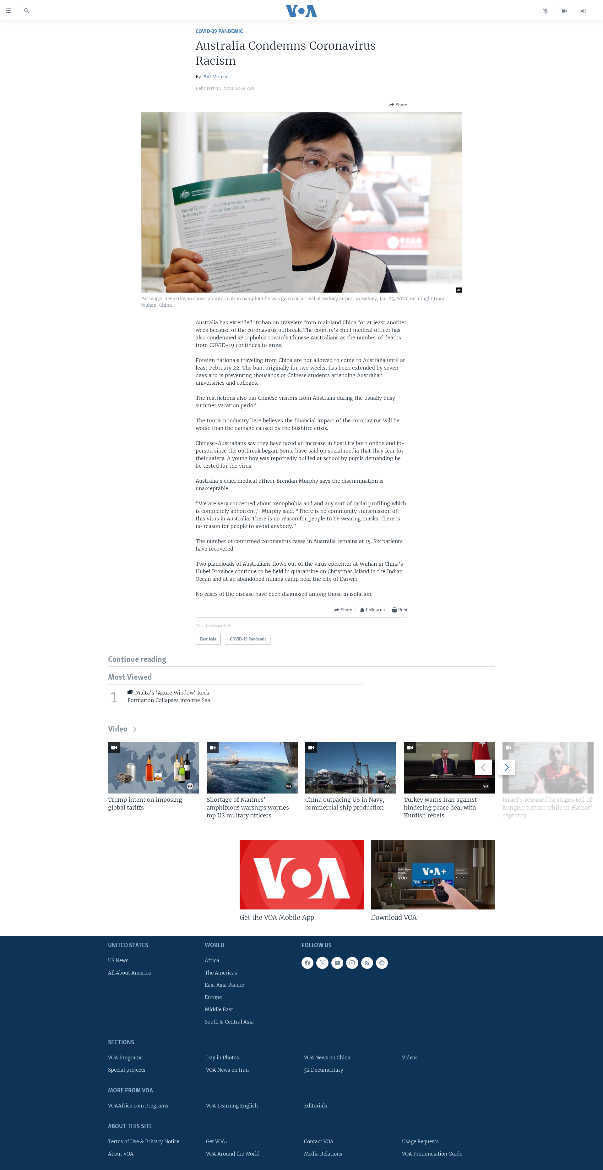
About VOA (120, 1154)
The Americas (221, 973)
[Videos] (564, 11)
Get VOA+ (217, 1142)
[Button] (398, 104)
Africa (212, 961)
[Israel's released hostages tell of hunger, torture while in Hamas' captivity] (548, 768)
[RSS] (367, 963)
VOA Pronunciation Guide (432, 1154)
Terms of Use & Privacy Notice (143, 1142)
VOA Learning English (232, 1106)
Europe (213, 997)
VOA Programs (125, 1058)
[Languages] (545, 11)
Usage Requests (420, 1142)
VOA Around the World (233, 1154)
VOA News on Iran (227, 1070)
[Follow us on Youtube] (337, 963)
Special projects (126, 1070)
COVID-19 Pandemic (219, 31)
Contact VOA (319, 1142)
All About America (129, 973)
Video (117, 729)
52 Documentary (323, 1070)
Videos (410, 1058)
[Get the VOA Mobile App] (302, 874)
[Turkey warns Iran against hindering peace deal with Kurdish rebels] (449, 768)
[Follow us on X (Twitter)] (322, 963)
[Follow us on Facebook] (307, 963)
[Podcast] (382, 963)
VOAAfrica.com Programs (138, 1106)
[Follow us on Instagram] (352, 963)
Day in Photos (222, 1058)
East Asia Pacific (224, 985)
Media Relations (323, 1154)
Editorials (315, 1106)
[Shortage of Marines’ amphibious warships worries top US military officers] (252, 768)
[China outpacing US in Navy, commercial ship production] (350, 768)
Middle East (219, 1010)
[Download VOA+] (433, 874)
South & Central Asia (229, 1022)
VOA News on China (327, 1058)
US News (118, 961)
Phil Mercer (215, 77)
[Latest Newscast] (583, 11)
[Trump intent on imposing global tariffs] (153, 768)
